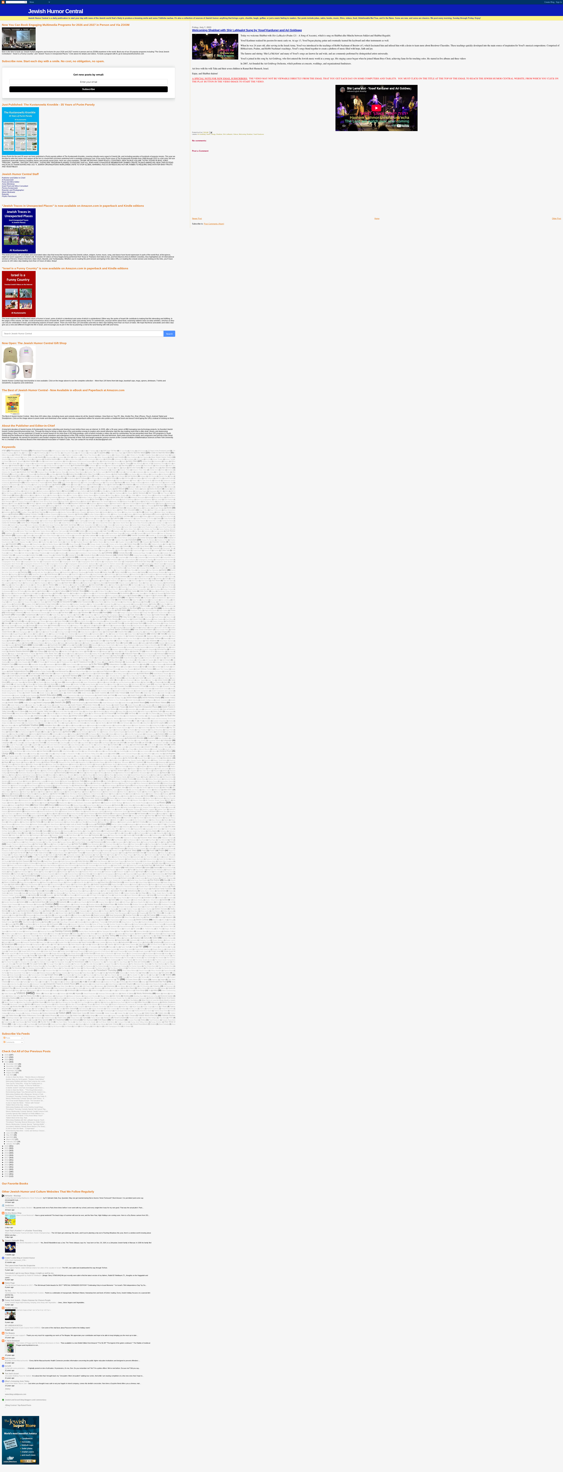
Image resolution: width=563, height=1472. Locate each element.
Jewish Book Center (161, 688)
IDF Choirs (40, 662)
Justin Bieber (8, 725)
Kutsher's (151, 738)
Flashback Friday (136, 610)
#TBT (4, 451)
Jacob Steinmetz (73, 680)
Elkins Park (60, 597)
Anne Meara (67, 476)
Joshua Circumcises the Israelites (108, 721)
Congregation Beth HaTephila (91, 561)
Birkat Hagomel (104, 503)
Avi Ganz (84, 484)
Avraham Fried (159, 484)
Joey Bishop (153, 713)
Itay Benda (44, 678)
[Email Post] (210, 132)
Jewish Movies (126, 702)
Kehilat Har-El (156, 725)
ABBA (69, 457)
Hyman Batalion (25, 660)
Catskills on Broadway (156, 535)
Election (69, 595)
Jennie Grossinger (64, 684)
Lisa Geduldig (121, 751)
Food (105, 613)
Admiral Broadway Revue (110, 461)
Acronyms (140, 459)
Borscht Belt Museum (64, 510)
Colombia (53, 553)
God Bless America (90, 627)
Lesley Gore (29, 749)
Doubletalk (5, 587)
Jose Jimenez (142, 718)
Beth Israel (158, 499)
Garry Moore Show (83, 621)
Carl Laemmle (158, 531)
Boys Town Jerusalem (127, 510)
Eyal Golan (8, 606)
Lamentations (116, 740)
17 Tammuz (92, 451)
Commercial (69, 557)
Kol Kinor (73, 734)
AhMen (101, 463)
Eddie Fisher (144, 591)
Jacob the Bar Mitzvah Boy (91, 680)
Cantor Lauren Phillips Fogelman (162, 525)
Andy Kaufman (119, 474)
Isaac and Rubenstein (69, 669)
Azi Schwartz (44, 487)
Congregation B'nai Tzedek (11, 561)
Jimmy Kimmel (7, 713)
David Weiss (134, 576)
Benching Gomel (160, 495)
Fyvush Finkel (137, 619)
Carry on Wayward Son (167, 533)
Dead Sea (5, 578)
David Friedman (123, 574)
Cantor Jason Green (105, 525)
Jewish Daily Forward (118, 693)
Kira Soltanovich (23, 732)
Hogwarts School (83, 653)
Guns (37, 634)
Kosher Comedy (46, 736)
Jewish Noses (47, 705)
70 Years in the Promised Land (159, 451)
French (37, 617)
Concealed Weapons (51, 559)
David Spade (108, 576)
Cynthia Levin (86, 570)
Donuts (125, 585)
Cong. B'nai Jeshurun (128, 559)
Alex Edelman (51, 468)
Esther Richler (99, 602)
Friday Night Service (110, 617)
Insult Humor (6, 667)
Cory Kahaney (30, 568)
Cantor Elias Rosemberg (140, 523)
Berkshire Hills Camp (120, 497)
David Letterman (33, 576)
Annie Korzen (87, 476)
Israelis (93, 676)
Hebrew (16, 647)
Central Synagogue (147, 538)
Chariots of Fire (162, 540)
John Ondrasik (51, 716)
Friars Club (74, 617)
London (113, 753)
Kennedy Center (18, 727)
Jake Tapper (141, 680)
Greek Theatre (50, 632)
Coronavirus (16, 568)
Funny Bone (78, 619)
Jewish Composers (142, 691)
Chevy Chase (73, 544)
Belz (33, 495)
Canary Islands (34, 521)
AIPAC (109, 463)
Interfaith (27, 667)
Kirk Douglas (36, 732)
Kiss (51, 732)
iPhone (118, 667)
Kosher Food (74, 736)
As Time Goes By (146, 480)
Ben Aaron (53, 495)
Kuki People (77, 738)
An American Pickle (163, 472)
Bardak (167, 489)
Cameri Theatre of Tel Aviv (145, 518)
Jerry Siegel (9, 686)
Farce (108, 606)
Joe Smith (85, 713)
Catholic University (65, 535)
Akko (169, 463)
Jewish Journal (29, 702)
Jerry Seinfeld (170, 684)
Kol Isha (55, 734)
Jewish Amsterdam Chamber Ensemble (139, 688)
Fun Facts (24, 619)
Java (101, 682)
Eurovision (17, 604)
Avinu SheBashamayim (143, 484)
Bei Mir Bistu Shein (86, 493)
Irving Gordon (43, 669)
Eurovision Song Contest (47, 604)
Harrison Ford (121, 641)
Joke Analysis (152, 716)
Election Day (78, 595)
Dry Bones (24, 589)
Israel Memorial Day (62, 671)
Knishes (151, 732)
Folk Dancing (54, 612)
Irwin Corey (55, 669)
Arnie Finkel (58, 480)
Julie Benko (102, 723)
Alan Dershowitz (113, 465)
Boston (84, 510)
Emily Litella (46, 600)
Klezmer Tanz (95, 732)
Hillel (88, 651)
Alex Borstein (39, 468)
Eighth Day (66, 593)
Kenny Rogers (32, 727)
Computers (141, 557)
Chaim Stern (77, 540)
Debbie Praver (98, 578)
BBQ (166, 491)
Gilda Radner (29, 627)
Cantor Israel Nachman (53, 525)
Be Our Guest (9, 493)
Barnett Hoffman (15, 491)
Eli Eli (150, 595)
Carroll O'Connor (151, 533)
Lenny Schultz (111, 747)
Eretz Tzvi (135, 600)
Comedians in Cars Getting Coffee (90, 553)
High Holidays (39, 651)
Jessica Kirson (29, 688)
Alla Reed (155, 468)
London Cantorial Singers (128, 753)
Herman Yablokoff (119, 649)
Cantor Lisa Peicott (8, 527)
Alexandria (95, 468)
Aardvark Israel (163, 455)
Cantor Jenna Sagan (122, 525)
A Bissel (91, 453)
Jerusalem (56, 686)
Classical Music (94, 550)
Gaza (6, 623)
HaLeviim (24, 636)
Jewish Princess (133, 705)
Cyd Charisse (74, 570)
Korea (4, 736)
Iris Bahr (158, 667)
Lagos (73, 740)
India (144, 664)
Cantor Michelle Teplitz (81, 527)
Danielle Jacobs (94, 572)
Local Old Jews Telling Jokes (90, 753)
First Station (77, 610)
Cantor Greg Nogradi (18, 525)
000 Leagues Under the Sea (61, 451)
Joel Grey (131, 713)
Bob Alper (160, 506)
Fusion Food (125, 619)
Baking (4, 489)
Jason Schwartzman (90, 682)
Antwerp (143, 476)
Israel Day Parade (127, 669)
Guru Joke (45, 634)
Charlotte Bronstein (82, 542)
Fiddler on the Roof (129, 608)
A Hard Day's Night (116, 453)
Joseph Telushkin (18, 721)
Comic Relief (163, 555)
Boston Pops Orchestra (97, 510)
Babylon (133, 487)
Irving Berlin (31, 669)
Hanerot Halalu (15, 638)
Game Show (61, 621)
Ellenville (85, 597)
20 (99, 451)
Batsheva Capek (141, 491)
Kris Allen (44, 738)
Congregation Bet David (51, 561)
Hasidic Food (102, 643)
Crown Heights (160, 568)
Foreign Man (146, 612)
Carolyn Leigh (129, 533)
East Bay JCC (113, 589)
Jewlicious (122, 709)
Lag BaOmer (63, 740)
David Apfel (24, 574)
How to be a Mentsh (87, 658)
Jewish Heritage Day (116, 697)
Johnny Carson (77, 716)
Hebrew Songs (82, 647)
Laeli (42, 740)
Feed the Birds (24, 608)
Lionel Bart (78, 751)
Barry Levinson (44, 491)
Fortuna (172, 612)
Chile (166, 544)
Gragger (36, 629)
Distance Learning (124, 583)
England (56, 600)
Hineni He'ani (150, 651)
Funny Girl (88, 619)
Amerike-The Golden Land (96, 472)
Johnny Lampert (93, 716)
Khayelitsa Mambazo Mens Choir (23, 730)
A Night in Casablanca (72, 455)
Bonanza (147, 508)
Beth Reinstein (7, 501)
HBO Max (170, 645)
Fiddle (109, 608)
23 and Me (123, 451)
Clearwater (111, 550)
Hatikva (143, 643)
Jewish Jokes (13, 703)
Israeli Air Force (135, 671)
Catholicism (78, 535)
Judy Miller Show (56, 723)
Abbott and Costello (117, 457)
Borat (4, 510)
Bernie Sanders (38, 499)
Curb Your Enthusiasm (45, 570)
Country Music (58, 568)
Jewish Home (37, 700)
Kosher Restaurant (90, 736)
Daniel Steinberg (79, 572)
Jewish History (132, 698)
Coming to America (24, 557)
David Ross (85, 576)
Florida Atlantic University (14, 612)
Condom (82, 559)
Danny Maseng (132, 572)
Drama (116, 587)
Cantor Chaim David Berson (49, 523)
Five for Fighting (108, 610)
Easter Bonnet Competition (137, 589)
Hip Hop (170, 651)
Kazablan (109, 725)
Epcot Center (110, 600)
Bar (101, 489)
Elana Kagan (59, 595)
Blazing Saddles (40, 506)
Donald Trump (77, 585)
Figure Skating (146, 608)
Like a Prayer (129, 749)
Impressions (50, 664)
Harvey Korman (52, 643)
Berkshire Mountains (138, 497)
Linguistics (55, 751)
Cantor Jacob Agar (70, 525)
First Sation (66, 610)
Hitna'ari (64, 653)
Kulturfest (87, 738)
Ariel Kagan (137, 478)
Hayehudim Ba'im (56, 645)
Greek (40, 632)
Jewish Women (110, 709)
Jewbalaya (63, 688)
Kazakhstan (119, 725)
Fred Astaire (147, 615)
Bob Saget (82, 508)
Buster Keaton (155, 516)
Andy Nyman (132, 474)
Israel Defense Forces (144, 669)
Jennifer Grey (77, 684)
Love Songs (154, 756)
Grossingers (110, 632)
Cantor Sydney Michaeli (167, 529)
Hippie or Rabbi (15, 653)
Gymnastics (96, 634)
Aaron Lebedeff (15, 457)
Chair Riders (99, 540)
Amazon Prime (125, 470)
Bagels (161, 487)
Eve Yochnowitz (94, 604)
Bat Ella (102, 491)
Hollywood (118, 653)
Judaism (147, 721)
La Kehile (11, 740)
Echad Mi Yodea (18, 591)
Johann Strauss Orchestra (22, 716)
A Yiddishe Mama (150, 455)
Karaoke (92, 725)
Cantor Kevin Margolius (140, 525)
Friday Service (127, 617)
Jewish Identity (133, 700)
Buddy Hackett (170, 514)
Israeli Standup (71, 676)
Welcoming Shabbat (245, 134)
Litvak (17, 753)
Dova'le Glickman (28, 587)
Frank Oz (124, 615)
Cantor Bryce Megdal (28, 523)
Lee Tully (37, 747)
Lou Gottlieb (93, 756)
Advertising (157, 461)
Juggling (67, 723)
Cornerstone (169, 566)
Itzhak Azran (55, 678)
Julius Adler (136, 723)
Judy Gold (44, 723)
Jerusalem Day (122, 686)
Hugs (139, 658)
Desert (87, 580)
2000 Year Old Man (110, 451)
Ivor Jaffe (92, 678)
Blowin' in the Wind (63, 506)
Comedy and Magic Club (140, 553)
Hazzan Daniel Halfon (108, 645)
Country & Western (44, 568)
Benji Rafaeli (27, 497)
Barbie (144, 489)
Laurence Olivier (101, 745)
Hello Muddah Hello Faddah (17, 649)
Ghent (108, 625)
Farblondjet (100, 606)
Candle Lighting (79, 521)
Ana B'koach (16, 474)
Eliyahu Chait (49, 597)
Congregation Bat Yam (31, 561)
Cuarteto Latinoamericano (10, 570)
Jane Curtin (51, 682)
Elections (88, 595)
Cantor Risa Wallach (46, 529)
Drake (109, 587)
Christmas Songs (76, 548)
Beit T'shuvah (165, 493)
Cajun (77, 518)
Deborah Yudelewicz (127, 578)
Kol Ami (34, 734)
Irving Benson (19, 669)
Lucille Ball (47, 758)
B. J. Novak (56, 487)
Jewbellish (73, 688)
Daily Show (131, 570)
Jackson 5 (48, 680)
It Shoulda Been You (115, 676)
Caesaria (51, 518)
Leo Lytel (122, 747)
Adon (124, 461)
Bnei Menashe (125, 506)
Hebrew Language (41, 647)
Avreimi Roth (171, 484)
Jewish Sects (13, 707)
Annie (77, 476)
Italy (36, 678)
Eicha (57, 593)
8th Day (19, 453)
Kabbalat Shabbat (29, 725)
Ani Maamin (165, 474)
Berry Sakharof (51, 499)
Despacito (95, 580)
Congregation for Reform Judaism (109, 564)
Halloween (60, 636)
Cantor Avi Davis (167, 521)
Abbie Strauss (102, 457)
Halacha (15, 636)
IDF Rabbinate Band (66, 662)
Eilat (73, 593)
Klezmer (68, 732)
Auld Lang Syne (39, 484)
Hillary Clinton (79, 651)
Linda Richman (18, 751)
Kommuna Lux (150, 734)
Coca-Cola (147, 550)
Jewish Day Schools (150, 693)
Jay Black (137, 682)
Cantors (82, 531)
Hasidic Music (115, 643)
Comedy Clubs (47, 555)
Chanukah (132, 540)
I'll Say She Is (114, 660)
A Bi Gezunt (82, 453)
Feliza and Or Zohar (38, 608)
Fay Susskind (168, 606)
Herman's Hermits (133, 649)
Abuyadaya (38, 459)
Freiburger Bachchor (18, 617)
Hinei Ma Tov (137, 651)
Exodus (154, 604)
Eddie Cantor (131, 591)
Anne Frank (56, 476)
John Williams (63, 716)
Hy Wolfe (14, 660)
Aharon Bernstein (62, 463)
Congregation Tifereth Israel (44, 566)
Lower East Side (167, 756)
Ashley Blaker (53, 482)
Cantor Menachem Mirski (63, 527)
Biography (93, 503)
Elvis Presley (136, 597)
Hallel (32, 636)
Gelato (55, 623)
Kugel (68, 738)
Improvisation (84, 664)
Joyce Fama (126, 721)
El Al (28, 595)
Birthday (161, 503)
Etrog (146, 602)
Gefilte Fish (33, 623)
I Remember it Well (79, 660)
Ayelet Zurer (16, 487)
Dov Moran (15, 587)
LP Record (11, 758)
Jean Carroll (6, 684)
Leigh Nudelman (55, 747)
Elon (108, 597)
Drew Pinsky (169, 587)
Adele (67, 461)
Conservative (84, 566)
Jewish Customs (100, 693)
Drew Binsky (157, 587)
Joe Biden (43, 713)
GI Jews (127, 625)
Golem (152, 627)
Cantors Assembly (94, 531)
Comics (13, 557)
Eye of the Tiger (32, 606)
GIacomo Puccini (139, 625)
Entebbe (88, 600)
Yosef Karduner (258, 134)
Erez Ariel (145, 600)
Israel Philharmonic (106, 671)
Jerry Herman (124, 684)
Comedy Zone (152, 555)
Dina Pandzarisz (55, 583)
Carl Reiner (170, 531)
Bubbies (130, 514)
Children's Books (156, 544)
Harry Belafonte (151, 641)
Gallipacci (51, 621)
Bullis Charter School (92, 516)
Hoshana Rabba (160, 656)
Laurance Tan (89, 745)
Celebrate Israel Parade (49, 538)
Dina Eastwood (42, 583)
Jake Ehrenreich (128, 680)
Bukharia (38, 516)
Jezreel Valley (78, 711)
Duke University (92, 589)
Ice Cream (166, 660)
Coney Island (91, 559)
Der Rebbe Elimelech (65, 580)
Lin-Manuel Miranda (143, 749)
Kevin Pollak (145, 727)
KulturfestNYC (98, 738)
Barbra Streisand (156, 489)
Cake (83, 518)
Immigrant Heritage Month (164, 662)
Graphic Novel (63, 629)
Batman (130, 491)
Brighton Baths (94, 512)
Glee (72, 627)
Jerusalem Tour (167, 686)
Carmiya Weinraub (34, 533)
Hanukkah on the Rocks (128, 638)
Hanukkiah (143, 638)
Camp (158, 518)
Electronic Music (99, 595)
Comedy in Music (90, 555)
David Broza (65, 574)
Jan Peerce (40, 682)
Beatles (30, 493)
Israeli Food (89, 673)
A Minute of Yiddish (21, 455)
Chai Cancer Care (52, 540)
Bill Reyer (32, 503)
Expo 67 (172, 604)
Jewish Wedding (70, 709)
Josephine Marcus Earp (36, 721)
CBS (167, 535)
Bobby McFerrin (107, 508)
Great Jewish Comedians (120, 630)
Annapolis (33, 476)
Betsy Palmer (65, 501)
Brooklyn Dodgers (94, 514)
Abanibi (40, 457)
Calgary (107, 518)
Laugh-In (26, 745)
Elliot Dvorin (100, 597)
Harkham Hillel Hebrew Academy (31, 641)
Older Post (556, 218)
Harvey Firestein (39, 643)
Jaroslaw (78, 682)
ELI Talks (7, 597)
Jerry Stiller (21, 686)
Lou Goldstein (81, 756)
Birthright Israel (7, 506)
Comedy (108, 553)
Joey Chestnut (164, 713)
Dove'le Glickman (43, 587)
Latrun (4, 745)
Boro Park (11, 510)
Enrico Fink (66, 600)
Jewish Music (139, 703)
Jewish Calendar (24, 691)
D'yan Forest (120, 570)
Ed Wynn (92, 591)
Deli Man (159, 578)
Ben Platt (111, 495)
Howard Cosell (102, 658)
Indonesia (169, 664)
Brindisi (104, 512)
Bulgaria (62, 516)
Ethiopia (138, 602)
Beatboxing (20, 493)
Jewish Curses (86, 693)
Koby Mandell (16, 734)
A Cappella (101, 453)
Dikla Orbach (18, 583)
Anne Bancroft (45, 476)
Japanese (68, 682)
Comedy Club (34, 555)
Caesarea (42, 518)
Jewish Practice (106, 705)
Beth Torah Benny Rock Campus (47, 501)
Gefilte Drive (22, 623)
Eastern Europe (154, 589)
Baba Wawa (87, 487)
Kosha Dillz (13, 736)
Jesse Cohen (16, 688)
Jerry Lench (135, 684)
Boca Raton (119, 508)
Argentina (60, 478)
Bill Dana (23, 503)
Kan (69, 725)
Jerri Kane (113, 684)
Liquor (100, 751)
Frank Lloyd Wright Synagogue (107, 615)
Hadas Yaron (131, 634)
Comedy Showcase (106, 555)
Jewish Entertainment (69, 695)
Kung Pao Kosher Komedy (115, 738)
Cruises (170, 568)
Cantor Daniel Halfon (85, 523)
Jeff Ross (29, 684)
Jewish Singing (39, 707)
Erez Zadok (154, 600)
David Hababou (163, 574)
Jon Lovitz (58, 718)
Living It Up (59, 753)
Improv (59, 664)
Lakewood (105, 740)
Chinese (7, 546)
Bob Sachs (72, 508)
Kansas (76, 725)
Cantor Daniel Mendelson (104, 523)
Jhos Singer (89, 711)
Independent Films (133, 664)
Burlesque (105, 516)
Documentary (170, 583)
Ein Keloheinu (125, 593)
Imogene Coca (8, 664)
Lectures (28, 747)
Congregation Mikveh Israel (153, 564)
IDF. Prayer (98, 662)
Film (155, 608)
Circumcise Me (168, 548)
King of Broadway (156, 730)
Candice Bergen (47, 521)
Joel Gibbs (120, 713)
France (78, 615)
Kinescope (119, 730)
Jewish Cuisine (58, 693)
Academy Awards (51, 459)
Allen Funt (19, 470)
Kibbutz (56, 730)
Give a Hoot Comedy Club (59, 627)
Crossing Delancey (145, 568)
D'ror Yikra (110, 570)
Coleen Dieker (13, 553)
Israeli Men (132, 673)
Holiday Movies (97, 653)
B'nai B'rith (76, 487)
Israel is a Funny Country (42, 671)
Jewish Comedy (84, 691)
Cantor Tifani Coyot (26, 531)
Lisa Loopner (144, 751)
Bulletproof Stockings (75, 516)
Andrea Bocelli (74, 474)
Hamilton (111, 636)
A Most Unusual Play (38, 455)
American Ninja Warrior (76, 472)
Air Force (117, 463)
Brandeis (7, 512)
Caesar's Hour (16, 518)
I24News (140, 660)
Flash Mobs (121, 610)
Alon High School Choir (59, 470)
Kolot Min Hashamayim (135, 734)
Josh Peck (74, 721)
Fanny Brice (89, 606)
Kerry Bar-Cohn (103, 727)
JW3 (17, 725)
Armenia (43, 480)
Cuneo (32, 570)
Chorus (155, 546)
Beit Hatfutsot (117, 493)
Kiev (78, 730)
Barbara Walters (134, 489)
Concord (73, 559)
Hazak (76, 645)
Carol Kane (102, 533)
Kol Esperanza (44, 734)
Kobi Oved (5, 734)
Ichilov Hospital (23, 662)
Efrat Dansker (18, 593)
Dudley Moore (60, 589)
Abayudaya (60, 457)
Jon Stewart (69, 718)
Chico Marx (144, 544)
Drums (16, 589)
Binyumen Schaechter (79, 503)
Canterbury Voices (94, 521)
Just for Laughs (158, 723)
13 (84, 451)
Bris (140, 512)
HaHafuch (153, 634)
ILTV (136, 662)
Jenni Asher (51, 684)
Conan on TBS (36, 559)
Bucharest (138, 514)
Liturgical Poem (165, 751)
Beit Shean (129, 493)
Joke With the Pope (20, 718)
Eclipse (29, 591)
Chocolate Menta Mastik (63, 546)
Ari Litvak (112, 478)
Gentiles (127, 623)
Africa (173, 461)
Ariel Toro (159, 478)
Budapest (148, 514)
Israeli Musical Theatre (161, 673)
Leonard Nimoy (163, 747)
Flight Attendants (150, 610)
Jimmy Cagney (145, 711)
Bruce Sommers (118, 514)
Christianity (37, 548)
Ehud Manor (48, 593)
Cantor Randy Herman (9, 529)
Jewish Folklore (7, 697)
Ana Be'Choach (28, 474)
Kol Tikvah (102, 734)
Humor (161, 658)
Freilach (30, 617)
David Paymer (62, 576)
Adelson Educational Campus (82, 461)
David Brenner (52, 574)
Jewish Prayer (119, 705)
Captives (129, 531)
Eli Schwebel (171, 595)
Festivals (73, 608)
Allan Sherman (167, 468)
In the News (97, 664)
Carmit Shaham (20, 533)
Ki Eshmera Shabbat (44, 730)
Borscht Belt (48, 510)
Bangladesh (93, 489)
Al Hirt (25, 465)
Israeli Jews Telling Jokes (117, 673)
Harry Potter (18, 643)
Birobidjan (152, 503)
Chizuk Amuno (47, 546)
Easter (123, 589)
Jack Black (128, 678)
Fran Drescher (68, 615)
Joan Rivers (32, 713)
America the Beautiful (9, 472)
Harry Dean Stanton (166, 641)
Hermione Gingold (148, 649)
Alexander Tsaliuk (83, 468)
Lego (45, 747)
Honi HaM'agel (129, 656)
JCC (171, 682)
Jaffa (118, 680)
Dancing (24, 572)
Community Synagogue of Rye (105, 557)
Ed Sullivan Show (77, 591)
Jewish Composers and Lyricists (162, 691)
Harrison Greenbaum (136, 641)
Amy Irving (150, 472)
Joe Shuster (75, 713)
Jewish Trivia (41, 709)
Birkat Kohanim (131, 503)
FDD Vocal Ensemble (9, 608)
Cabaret (5, 518)
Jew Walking (53, 688)
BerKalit (76, 497)
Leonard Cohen (149, 747)
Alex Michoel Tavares (67, 468)
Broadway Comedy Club (32, 514)
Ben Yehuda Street (145, 495)
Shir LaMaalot (227, 134)
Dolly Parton (16, 585)
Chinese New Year (33, 546)
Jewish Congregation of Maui (12, 693)
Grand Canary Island (49, 629)
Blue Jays (76, 506)
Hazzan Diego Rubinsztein (127, 645)
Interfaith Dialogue (39, 667)
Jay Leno (146, 682)
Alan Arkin (101, 465)
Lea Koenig (125, 745)
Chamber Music (120, 540)
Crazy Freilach (131, 568)
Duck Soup (41, 589)
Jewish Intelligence (147, 700)
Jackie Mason (35, 680)
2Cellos (132, 451)
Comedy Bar (156, 553)
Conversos (106, 566)
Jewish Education (47, 695)
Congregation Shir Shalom (23, 566)
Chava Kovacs (37, 544)
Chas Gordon (110, 542)
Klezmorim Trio (132, 732)
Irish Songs (8, 669)
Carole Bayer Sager (115, 533)
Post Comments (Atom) (214, 224)
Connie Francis (72, 566)
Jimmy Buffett (133, 711)
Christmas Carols (61, 548)
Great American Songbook (87, 629)
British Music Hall (162, 512)
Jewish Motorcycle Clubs (110, 702)
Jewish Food (61, 698)
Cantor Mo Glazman (114, 527)
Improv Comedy (71, 664)
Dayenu (170, 576)
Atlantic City (169, 482)
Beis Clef (107, 493)
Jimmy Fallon (157, 711)
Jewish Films (169, 695)
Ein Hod (89, 593)
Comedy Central (20, 555)
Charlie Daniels (57, 542)
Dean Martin (32, 578)
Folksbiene (85, 612)
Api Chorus (152, 476)
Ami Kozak (112, 472)
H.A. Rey (105, 634)
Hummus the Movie (150, 658)
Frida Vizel (84, 617)
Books (169, 508)
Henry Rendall (94, 649)
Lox (3, 758)
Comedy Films (60, 555)
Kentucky (59, 727)
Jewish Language (43, 703)
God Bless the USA (106, 627)
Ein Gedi (81, 593)
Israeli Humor (100, 673)
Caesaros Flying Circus (64, 518)
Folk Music (65, 612)
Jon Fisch (49, 718)
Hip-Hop (4, 653)
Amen (163, 470)
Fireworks (45, 610)
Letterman (84, 749)
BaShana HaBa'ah (80, 491)
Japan (59, 682)
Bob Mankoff (61, 508)
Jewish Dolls (19, 695)
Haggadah (142, 634)
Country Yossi (71, 568)
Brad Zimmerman (169, 510)
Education (7, 593)
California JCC (128, 518)
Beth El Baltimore (128, 499)
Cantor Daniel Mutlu (122, 523)
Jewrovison (132, 709)
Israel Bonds (113, 669)
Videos (235, 134)
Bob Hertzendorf (47, 508)
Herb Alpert (106, 649)
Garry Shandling (97, 621)
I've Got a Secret (128, 660)
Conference (103, 559)
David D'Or (75, 574)
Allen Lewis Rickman (36, 470)
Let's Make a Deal (72, 749)
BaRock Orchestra (30, 491)
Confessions (114, 559)
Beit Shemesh (140, 493)
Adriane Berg (146, 461)
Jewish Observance (61, 705)
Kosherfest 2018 (159, 736)
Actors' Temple (158, 459)
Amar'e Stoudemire (102, 470)
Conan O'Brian (9, 559)
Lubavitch (29, 758)
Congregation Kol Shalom (133, 564)
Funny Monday (112, 619)
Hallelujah (40, 636)
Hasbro (62, 643)
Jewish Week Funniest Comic (90, 709)
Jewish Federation (136, 695)
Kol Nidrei (82, 734)
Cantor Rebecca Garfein (28, 529)
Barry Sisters (56, 491)
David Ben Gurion (38, 574)
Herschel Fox (162, 649)
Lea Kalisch (114, 745)
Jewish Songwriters (91, 707)
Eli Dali (143, 595)
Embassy (15, 600)
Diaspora (126, 580)
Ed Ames (43, 591)
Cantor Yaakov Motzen (43, 531)
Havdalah (35, 645)
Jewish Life (60, 702)
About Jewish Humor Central (161, 457)
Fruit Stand (6, 619)
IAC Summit (150, 660)
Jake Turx (151, 680)
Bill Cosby (14, 503)
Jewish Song (64, 707)
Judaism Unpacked (159, 721)
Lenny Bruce (98, 747)
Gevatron (99, 625)
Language (167, 740)
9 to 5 (26, 453)
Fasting (152, 606)
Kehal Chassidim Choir (141, 725)
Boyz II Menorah (155, 510)
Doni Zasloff (95, 585)
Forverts (7, 615)
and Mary (52, 474)
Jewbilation (84, 688)
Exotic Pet (163, 604)
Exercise (136, 604)
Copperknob (158, 566)
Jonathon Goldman (128, 718)
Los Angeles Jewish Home (39, 756)
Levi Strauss (94, 749)
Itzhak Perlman (67, 678)
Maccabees (6, 760)
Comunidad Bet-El (169, 557)
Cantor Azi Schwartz (9, 523)
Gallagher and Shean (38, 621)
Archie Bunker (49, 478)
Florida (173, 610)
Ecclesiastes (6, 591)
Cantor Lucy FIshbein (24, 527)
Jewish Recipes (146, 705)
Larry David (39, 742)
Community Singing (85, 557)
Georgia (31, 625)
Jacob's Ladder (108, 680)
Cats (99, 535)
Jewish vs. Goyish (55, 709)
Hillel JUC (96, 651)
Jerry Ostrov (159, 684)
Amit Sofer (129, 472)
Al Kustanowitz (79, 465)
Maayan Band (142, 758)
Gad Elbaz (169, 619)
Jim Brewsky (100, 711)
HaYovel (69, 645)
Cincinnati (136, 548)
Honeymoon (106, 656)
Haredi (166, 638)
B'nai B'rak (66, 487)
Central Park (109, 538)
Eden (153, 591)
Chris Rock (13, 548)
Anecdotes (154, 474)
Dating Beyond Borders (156, 572)
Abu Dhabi (27, 459)
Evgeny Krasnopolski (124, 604)
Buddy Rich (9, 516)
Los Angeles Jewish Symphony (63, 756)
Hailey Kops (171, 634)
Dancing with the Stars (39, 572)
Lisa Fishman (109, 751)
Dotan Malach (157, 585)
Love (145, 756)
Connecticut (60, 566)
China (173, 544)
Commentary (58, 557)
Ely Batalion (148, 597)
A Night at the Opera (55, 455)
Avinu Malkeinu (127, 484)
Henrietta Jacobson (62, 649)
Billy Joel (65, 503)
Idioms (106, 662)
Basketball (93, 491)
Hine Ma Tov (125, 651)
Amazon (114, 470)
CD (37, 538)
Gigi (163, 625)
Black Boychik (27, 506)
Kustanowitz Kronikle (135, 738)
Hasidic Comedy (90, 643)
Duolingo (103, 589)
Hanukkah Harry (78, 638)
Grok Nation (99, 632)
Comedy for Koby (74, 555)
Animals (13, 476)
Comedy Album (124, 553)
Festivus (102, 608)
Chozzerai (165, 546)
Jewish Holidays (18, 700)
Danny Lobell (119, 572)
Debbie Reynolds (112, 578)
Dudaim (50, 589)
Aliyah (124, 468)
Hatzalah (162, 643)
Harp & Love (97, 641)
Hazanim (95, 645)
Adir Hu (97, 461)
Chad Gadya (39, 540)
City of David (33, 550)
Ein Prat (148, 593)
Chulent (117, 548)
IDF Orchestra (52, 662)
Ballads (29, 489)
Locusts (105, 753)
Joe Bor (52, 713)
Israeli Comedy (170, 671)
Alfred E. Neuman (107, 468)
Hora (137, 656)
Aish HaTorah (138, 463)
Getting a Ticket (78, 625)
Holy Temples (65, 656)
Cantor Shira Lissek (97, 529)
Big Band (137, 501)
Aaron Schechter (29, 457)
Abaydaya (49, 457)
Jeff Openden (18, 684)
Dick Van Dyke (168, 580)
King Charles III (142, 730)
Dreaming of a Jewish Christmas (132, 587)
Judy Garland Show (31, 723)
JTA (135, 721)
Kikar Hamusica (87, 730)
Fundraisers (35, 619)
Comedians (72, 553)
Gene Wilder (74, 623)
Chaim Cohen (65, 540)
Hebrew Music (55, 647)
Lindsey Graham (31, 751)
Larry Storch (74, 742)
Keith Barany (168, 725)
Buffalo (30, 516)
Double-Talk (169, 585)
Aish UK (148, 463)
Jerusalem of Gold (139, 686)
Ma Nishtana (129, 758)
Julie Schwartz (125, 723)
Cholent (125, 546)
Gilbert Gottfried (15, 627)
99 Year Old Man (55, 453)
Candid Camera (62, 521)
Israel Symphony (121, 671)
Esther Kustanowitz (84, 602)
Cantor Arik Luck (153, 521)
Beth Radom (169, 499)
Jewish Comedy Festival (104, 691)
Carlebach (9, 533)
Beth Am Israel (114, 499)
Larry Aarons (28, 742)
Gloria (78, 627)
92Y (32, 453)
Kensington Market (46, 727)
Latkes (170, 742)
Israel (208, 134)
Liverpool (42, 753)
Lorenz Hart (159, 753)
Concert (64, 559)
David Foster (111, 574)
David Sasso (96, 576)
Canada (22, 521)
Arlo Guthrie (33, 480)
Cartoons (7, 535)
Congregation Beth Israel (113, 561)
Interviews (87, 667)
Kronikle (52, 738)
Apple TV (15, 478)
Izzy (99, 678)
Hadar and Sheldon (118, 634)
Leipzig (66, 747)
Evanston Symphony (80, 604)
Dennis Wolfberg (27, 580)
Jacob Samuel (60, 680)
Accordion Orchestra (89, 459)
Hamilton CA (121, 636)
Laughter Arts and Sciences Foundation (54, 745)
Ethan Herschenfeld (113, 602)
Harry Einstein (6, 643)
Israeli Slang (33, 676)
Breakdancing (53, 512)
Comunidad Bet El (154, 557)
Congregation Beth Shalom (163, 561)
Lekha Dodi (76, 747)
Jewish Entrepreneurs (87, 695)
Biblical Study (127, 501)
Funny (69, 619)
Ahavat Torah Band (89, 463)
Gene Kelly (64, 623)
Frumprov (15, 619)
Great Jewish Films (162, 629)
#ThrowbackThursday (40, 451)
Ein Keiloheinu (112, 593)
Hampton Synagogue (135, 636)
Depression (51, 580)
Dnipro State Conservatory (154, 583)
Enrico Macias (77, 600)
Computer (131, 557)
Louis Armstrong (125, 756)
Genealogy (86, 623)
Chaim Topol (88, 540)
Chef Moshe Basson (52, 544)
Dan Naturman (154, 570)
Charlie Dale (45, 542)
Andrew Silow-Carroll (89, 474)
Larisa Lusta (17, 742)
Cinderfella (156, 548)
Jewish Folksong (46, 697)
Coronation (5, 568)
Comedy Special (138, 555)
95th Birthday (41, 453)
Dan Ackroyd (142, 570)
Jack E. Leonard (152, 678)
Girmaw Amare (42, 627)
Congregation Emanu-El (57, 564)
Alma (47, 470)
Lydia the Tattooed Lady (105, 758)
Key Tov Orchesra (159, 727)
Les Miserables (16, 749)
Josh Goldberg (51, 721)
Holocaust (160, 653)
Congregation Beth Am (70, 561)
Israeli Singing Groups (18, 676)
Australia (58, 485)
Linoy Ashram (66, 751)
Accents (62, 459)
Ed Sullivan (62, 591)
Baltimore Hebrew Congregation (61, 489)
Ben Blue (63, 495)
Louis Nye (137, 756)
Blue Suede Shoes (88, 506)
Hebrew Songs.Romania (101, 647)
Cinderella (146, 548)
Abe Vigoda (144, 457)
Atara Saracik (110, 482)
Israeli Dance (23, 673)
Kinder (98, 730)
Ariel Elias (127, 478)
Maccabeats (167, 758)
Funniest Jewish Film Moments (53, 619)
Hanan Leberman (163, 636)
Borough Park (22, 510)
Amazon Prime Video (140, 470)
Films (12, 610)
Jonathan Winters (113, 718)
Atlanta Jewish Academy (133, 482)
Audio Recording (25, 484)
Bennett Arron (39, 497)
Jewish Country (30, 693)
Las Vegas (95, 742)
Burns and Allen (124, 516)
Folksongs (95, 612)
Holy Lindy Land (41, 656)
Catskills (123, 535)
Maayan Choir (155, 758)
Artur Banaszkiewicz (123, 480)
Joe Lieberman (63, 713)
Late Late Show (118, 742)
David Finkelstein (98, 574)
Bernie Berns (171, 497)
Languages (6, 742)
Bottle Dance (112, 510)
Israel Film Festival (162, 669)
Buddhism (158, 514)
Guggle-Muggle (18, 634)
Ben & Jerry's (42, 495)
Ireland (150, 667)
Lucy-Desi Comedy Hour (62, 758)
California (116, 518)
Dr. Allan (68, 587)
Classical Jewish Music (78, 550)
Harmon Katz (49, 641)
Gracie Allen (26, 629)
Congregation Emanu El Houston (34, 564)
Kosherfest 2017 (144, 736)
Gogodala (129, 627)
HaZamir (85, 645)
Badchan (154, 487)
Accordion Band (73, 459)
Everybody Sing (108, 604)
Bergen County (66, 497)
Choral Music (144, 546)
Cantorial (72, 531)
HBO (162, 645)
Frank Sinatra (135, 615)
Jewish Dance (135, 693)
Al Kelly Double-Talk (53, 465)
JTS (140, 721)
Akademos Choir (159, 463)
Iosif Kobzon (109, 667)
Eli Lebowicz (159, 595)
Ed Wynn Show (103, 591)
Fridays (138, 617)
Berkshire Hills (105, 497)
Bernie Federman (10, 499)
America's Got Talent (27, 472)
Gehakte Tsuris (45, 623)
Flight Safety (163, 610)
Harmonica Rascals (72, 641)
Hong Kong (117, 656)
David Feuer (86, 574)
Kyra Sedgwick (163, 738)
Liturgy (213, 134)
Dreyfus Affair (6, 589)
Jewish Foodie (75, 697)
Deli (152, 578)
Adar (40, 461)
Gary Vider (146, 621)
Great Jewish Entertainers (143, 629)
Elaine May (48, 595)
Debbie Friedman (85, 578)
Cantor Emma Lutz (158, 523)
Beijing (98, 493)
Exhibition (145, 604)
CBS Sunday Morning (25, 538)
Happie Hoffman (155, 638)
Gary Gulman (110, 621)
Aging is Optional (25, 463)
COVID (92, 568)
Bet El (104, 499)
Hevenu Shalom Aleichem (19, 651)
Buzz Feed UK (168, 516)
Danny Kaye (107, 572)
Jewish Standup (106, 707)
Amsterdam (140, 472)
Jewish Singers (25, 707)
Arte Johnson (88, 480)
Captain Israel (118, 531)
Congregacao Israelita (145, 559)
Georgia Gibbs (43, 625)
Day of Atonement (159, 576)
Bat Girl (110, 491)
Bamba (77, 489)
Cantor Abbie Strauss (138, 521)
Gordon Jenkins (162, 627)
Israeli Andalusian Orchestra (152, 671)
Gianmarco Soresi (153, 625)
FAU (159, 606)
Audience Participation (9, 484)
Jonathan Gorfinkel (97, 718)
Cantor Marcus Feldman (43, 527)
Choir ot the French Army (90, 546)
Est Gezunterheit (66, 602)
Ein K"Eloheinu (100, 593)
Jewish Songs (77, 707)
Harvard (28, 643)
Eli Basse (124, 595)
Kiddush (65, 730)
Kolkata (111, 734)
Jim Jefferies (111, 711)
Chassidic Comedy (159, 542)
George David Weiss (154, 623)
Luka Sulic (77, 758)
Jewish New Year (33, 705)
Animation (22, 476)
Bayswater (153, 491)
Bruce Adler (107, 514)
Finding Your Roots (24, 610)
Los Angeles (170, 754)
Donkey (105, 585)
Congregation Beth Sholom (11, 564)
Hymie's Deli (38, 660)
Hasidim (126, 643)
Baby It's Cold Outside (108, 487)
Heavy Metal (6, 647)
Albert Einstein (160, 465)
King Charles (130, 730)
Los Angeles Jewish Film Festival (17, 756)
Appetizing (5, 478)
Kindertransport (108, 730)
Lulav (86, 758)
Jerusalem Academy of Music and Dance (80, 686)
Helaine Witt (165, 647)
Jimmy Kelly (169, 711)
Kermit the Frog (90, 727)
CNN (128, 550)
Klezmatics (58, 732)
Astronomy (76, 482)
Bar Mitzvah (119, 489)
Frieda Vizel (148, 617)
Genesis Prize (116, 623)
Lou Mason (114, 756)
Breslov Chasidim (81, 512)
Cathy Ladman (90, 535)
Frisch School (159, 617)
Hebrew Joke (27, 647)
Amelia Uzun (154, 470)
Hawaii (45, 645)
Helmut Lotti (34, 649)
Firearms (37, 610)
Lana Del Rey (129, 740)
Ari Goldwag (201, 134)
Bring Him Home (115, 512)
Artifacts (110, 480)
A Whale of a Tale (135, 455)
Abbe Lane (77, 457)
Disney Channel (88, 583)
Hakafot (7, 636)
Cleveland (121, 550)
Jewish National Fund (17, 705)
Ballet (37, 489)
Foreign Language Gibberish (130, 612)
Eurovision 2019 (29, 604)
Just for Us (171, 723)
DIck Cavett (145, 580)
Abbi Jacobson (89, 457)
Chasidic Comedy (124, 542)
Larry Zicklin (85, 742)
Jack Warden (22, 680)
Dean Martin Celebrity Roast (50, 578)
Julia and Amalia (78, 723)
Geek (13, 623)
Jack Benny (116, 678)
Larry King (63, 742)
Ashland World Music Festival (35, 482)
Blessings (51, 506)
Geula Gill (89, 625)
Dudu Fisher (72, 589)
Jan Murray (29, 682)
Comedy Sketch (123, 555)
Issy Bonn (102, 676)
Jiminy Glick (122, 711)
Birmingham (142, 503)
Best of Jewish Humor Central (79, 499)
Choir (76, 546)
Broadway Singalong (51, 514)
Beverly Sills (116, 501)
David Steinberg (121, 576)
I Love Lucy (66, 660)
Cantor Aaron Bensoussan (119, 521)
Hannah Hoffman (29, 638)
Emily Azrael (36, 600)
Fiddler (116, 608)
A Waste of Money (120, 455)
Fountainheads (30, 615)
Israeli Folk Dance (62, 673)
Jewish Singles (52, 707)
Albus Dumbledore (14, 468)
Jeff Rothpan (39, 684)
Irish (173, 667)
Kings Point (169, 730)
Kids (72, 730)
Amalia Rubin (88, 470)
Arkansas (23, 480)
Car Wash (138, 531)
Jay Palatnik (157, 682)
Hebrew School (68, 647)
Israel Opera (92, 671)
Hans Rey (50, 638)
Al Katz (41, 465)
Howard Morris (114, 658)
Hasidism (135, 643)
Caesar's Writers (30, 518)
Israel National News (79, 671)
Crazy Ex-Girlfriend (117, 568)
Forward (18, 615)
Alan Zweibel (136, 465)
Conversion (95, 566)
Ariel (120, 478)
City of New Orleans (47, 550)
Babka (96, 487)
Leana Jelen (162, 745)
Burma (114, 516)
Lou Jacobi (103, 756)
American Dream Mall (45, 472)
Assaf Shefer (66, 482)
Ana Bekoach (41, 474)
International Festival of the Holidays (60, 667)
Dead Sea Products (18, 578)
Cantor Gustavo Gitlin (34, 525)
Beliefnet (26, 495)
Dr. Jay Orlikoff (79, 587)
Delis (166, 578)
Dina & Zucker (30, 583)
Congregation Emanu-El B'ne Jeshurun (81, 564)
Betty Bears (76, 501)
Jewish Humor (71, 700)
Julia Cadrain (91, 723)
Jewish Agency (118, 688)
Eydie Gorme (19, 606)
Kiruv (45, 732)
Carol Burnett (74, 533)
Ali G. (118, 468)
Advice (166, 461)
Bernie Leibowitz (24, 499)
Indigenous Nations (156, 664)
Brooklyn (81, 514)
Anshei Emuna (120, 476)
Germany (53, 625)
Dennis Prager (14, 580)
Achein (100, 459)
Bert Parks (62, 499)
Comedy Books (168, 553)
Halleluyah (50, 636)
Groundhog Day (137, 632)
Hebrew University (118, 647)
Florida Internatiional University (36, 612)
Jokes (32, 718)
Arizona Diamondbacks (9, 480)
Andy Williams (144, 474)
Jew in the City (41, 688)
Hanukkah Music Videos (109, 638)
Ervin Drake (41, 602)
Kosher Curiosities (61, 736)
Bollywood (130, 508)
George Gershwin (169, 623)
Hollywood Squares (147, 653)
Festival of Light (61, 608)
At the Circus (87, 482)
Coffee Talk (165, 550)
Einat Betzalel (158, 593)
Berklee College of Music (90, 497)
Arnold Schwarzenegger (73, 480)
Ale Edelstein (27, 468)
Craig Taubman (103, 568)
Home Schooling (85, 656)
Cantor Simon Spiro (130, 529)
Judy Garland (17, 723)
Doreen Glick (145, 585)
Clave (103, 550)
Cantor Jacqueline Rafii (88, 525)
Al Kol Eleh (66, 465)
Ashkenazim (16, 482)
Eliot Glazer (37, 597)
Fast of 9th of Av (141, 606)
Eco (35, 591)
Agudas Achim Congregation (44, 463)
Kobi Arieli (159, 732)
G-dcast (148, 619)
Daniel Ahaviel (55, 572)
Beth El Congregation (144, 499)
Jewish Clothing (53, 691)
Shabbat (219, 134)
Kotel (10, 738)
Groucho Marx (122, 632)
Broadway (15, 514)
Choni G (134, 546)
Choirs (104, 546)
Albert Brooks (148, 465)
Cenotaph (78, 538)
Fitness (97, 610)
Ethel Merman (128, 602)
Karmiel (100, 725)
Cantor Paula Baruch (148, 527)
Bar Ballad (108, 489)
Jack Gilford (12, 680)
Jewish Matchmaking (78, 702)
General (96, 623)
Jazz (165, 682)
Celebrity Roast (66, 538)
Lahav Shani (82, 740)
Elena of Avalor (113, 595)
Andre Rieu (62, 474)
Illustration (129, 662)
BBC (160, 491)
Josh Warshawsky (87, 721)
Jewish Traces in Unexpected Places (143, 707)
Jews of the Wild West (63, 711)
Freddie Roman (159, 615)
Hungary (5, 660)
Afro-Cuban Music (11, 463)
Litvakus (24, 753)
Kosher (23, 736)
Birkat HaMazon (117, 503)
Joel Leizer (142, 713)
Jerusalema (6, 688)
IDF (32, 662)
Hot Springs (37, 658)
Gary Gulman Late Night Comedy (129, 621)
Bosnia (77, 510)
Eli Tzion (16, 597)
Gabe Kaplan (158, 619)
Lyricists (119, 758)
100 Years (77, 451)
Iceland (12, 662)
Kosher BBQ (34, 736)
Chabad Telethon (26, 540)
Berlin (149, 497)
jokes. (42, 718)
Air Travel (126, 463)
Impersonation (23, 664)
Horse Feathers (147, 656)
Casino (29, 535)
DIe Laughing (6, 583)
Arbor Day (24, 478)
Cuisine (24, 570)
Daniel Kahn (67, 572)
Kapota (84, 725)
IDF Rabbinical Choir (83, 662)
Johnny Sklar (118, 716)
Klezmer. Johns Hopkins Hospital (114, 732)
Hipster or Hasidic (30, 653)
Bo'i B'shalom (136, 506)
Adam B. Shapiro (17, 461)
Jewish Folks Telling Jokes (25, 698)
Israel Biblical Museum (98, 669)
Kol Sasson (92, 734)
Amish (121, 472)
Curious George (61, 570)
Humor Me (169, 658)
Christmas (48, 548)
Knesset (142, 732)
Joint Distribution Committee (135, 716)
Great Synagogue (22, 632)
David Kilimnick (18, 576)
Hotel (45, 658)
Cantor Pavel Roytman (165, 527)
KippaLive (11, 732)
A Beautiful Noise (69, 453)
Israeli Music (144, 674)
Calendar (99, 518)
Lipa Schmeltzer (89, 751)
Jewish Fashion (122, 695)
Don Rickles (49, 585)
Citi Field (24, 550)
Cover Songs (83, 568)
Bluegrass (101, 506)
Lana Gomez (141, 740)
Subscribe (88, 89)
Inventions (98, 667)
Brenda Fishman (66, 512)
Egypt (39, 593)
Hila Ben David (67, 651)
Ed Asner (52, 591)
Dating (142, 572)
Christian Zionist (25, 548)
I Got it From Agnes (52, 660)
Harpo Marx (109, 641)
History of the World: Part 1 (48, 653)
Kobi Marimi (169, 732)
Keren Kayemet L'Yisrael (73, 727)
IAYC (158, 660)
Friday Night (95, 617)
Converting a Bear (118, 566)
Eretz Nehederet (123, 600)
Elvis (126, 597)
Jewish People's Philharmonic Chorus (84, 705)
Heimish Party (153, 647)
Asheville (158, 480)
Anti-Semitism (132, 476)
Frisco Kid (169, 617)
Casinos (36, 535)
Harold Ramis (86, 641)
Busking (145, 516)
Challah (109, 540)
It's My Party (16, 678)
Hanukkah (62, 638)
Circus (16, 550)
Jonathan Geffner (83, 718)
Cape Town (107, 531)
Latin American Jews (159, 742)
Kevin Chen (134, 727)
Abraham (5, 459)
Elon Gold (117, 598)
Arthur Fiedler (100, 480)
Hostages (13, 658)
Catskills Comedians (138, 535)
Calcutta (91, 518)
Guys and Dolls (56, 634)
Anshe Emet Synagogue (103, 476)
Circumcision (6, 550)
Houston (53, 658)
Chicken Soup (132, 544)
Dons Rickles (115, 585)
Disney (78, 583)
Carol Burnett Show (88, 533)
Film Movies (166, 608)
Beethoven (73, 493)
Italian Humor (27, 678)
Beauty (54, 493)
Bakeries (170, 487)
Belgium (17, 495)
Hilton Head (114, 651)
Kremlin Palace (33, 738)
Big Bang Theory (149, 501)
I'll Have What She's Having (97, 660)
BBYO (173, 491)
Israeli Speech (57, 676)
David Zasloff (145, 576)
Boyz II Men (143, 510)
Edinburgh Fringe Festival (166, 591)
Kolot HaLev (120, 734)
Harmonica (59, 641)
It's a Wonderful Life (161, 676)
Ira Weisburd (135, 667)
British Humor (149, 512)
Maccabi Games (17, 760)
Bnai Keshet (113, 506)
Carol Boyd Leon (61, 533)
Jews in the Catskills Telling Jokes (41, 711)
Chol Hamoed (115, 546)
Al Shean (92, 465)
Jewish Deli (164, 693)
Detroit (104, 580)
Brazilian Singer (26, 512)
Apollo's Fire (163, 476)
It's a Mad (148, 676)
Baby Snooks (123, 487)
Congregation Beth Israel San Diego (138, 561)
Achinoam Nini (119, 459)
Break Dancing (40, 512)
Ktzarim (60, 738)
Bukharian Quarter (50, 516)
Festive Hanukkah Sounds (87, 608)
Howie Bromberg (129, 658)
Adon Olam (132, 461)
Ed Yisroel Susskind (118, 591)
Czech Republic (98, 570)
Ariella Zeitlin (169, 478)
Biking (6, 503)
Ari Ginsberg (71, 478)
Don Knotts (27, 585)
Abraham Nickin (16, 459)
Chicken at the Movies (116, 544)
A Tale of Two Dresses (90, 455)
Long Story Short (146, 753)
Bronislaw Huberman (68, 514)
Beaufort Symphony (42, 493)
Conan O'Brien (23, 559)
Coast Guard (137, 550)
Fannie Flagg (78, 606)
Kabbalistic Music (51, 725)
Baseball (67, 491)
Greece (32, 632)
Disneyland (112, 583)
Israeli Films (48, 673)
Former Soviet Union (160, 612)
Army (50, 480)
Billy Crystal (54, 503)
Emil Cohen (25, 600)
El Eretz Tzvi (37, 595)
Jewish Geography (89, 697)
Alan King (125, 465)
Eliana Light (26, 597)
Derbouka (79, 580)
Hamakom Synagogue (75, 636)
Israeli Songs (45, 676)
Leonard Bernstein (134, 747)
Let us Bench (58, 749)
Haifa (162, 634)
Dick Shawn (156, 580)
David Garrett (136, 574)
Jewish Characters (39, 691)
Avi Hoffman (94, 484)
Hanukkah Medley (92, 638)
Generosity (104, 623)
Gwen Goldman (70, 634)
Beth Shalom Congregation (24, 501)
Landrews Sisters (154, 740)
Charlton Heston (97, 542)
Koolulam (161, 734)
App (171, 476)
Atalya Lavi (99, 482)
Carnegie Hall (48, 533)
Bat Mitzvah (120, 491)
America (170, 470)
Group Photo (149, 632)
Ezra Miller (44, 606)
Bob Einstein (8, 508)
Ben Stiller (132, 495)
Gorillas (172, 627)
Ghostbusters (117, 625)
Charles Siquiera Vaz (21, 542)
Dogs (7, 585)
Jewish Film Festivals (154, 695)
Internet (78, 667)
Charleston (34, 542)
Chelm (64, 544)
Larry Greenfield (51, 742)
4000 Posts (141, 451)
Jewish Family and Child (105, 695)
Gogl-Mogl (119, 627)
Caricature (147, 531)
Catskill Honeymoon (110, 535)
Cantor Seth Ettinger (63, 529)
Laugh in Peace (14, 745)
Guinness (29, 634)
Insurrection (17, 667)
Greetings (74, 632)
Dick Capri (135, 580)
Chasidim (136, 542)
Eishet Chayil (170, 593)
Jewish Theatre (119, 707)
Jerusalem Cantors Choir (105, 686)
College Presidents (40, 553)
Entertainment (98, 600)
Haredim (12, 641)
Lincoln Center (157, 749)
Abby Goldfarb (132, 457)
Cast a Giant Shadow (49, 535)
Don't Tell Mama (63, 585)
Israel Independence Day (19, 671)
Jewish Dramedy (31, 695)
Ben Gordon (73, 495)
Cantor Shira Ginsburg (80, 529)
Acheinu (108, 459)
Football (114, 612)
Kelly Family (6, 727)
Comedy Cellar (7, 555)
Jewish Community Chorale (124, 691)
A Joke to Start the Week (135, 453)
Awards (7, 487)
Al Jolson (33, 465)
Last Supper (106, 742)
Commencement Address (42, 557)
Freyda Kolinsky (61, 617)
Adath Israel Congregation (54, 461)
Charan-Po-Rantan (147, 540)
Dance (164, 570)
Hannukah (41, 638)
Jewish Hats (103, 697)
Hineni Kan (161, 651)
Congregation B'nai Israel (164, 559)
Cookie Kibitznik (133, 566)
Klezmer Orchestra (82, 732)
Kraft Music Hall (20, 738)
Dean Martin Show (69, 578)
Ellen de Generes (73, 597)
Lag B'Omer (51, 740)
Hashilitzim (71, 643)
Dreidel (148, 587)
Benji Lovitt (16, 497)
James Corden (162, 680)
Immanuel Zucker (147, 662)
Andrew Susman (105, 474)
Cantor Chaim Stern (68, 523)
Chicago (84, 544)
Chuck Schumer (106, 548)
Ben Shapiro (121, 495)
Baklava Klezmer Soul (17, 489)
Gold (136, 627)
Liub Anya (33, 753)
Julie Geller (113, 723)
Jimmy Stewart (20, 713)
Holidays (108, 653)
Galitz (26, 621)
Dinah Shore (68, 583)
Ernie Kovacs (13, 602)
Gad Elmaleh (6, 621)
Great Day (103, 629)
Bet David (95, 499)
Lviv (92, 758)
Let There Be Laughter (43, 749)
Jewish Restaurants (161, 705)
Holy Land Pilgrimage (26, 656)
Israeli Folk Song (76, 673)
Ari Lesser (103, 478)
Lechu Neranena (16, 747)
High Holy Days (53, 651)
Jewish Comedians (103, 688)
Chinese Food (18, 546)
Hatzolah (11, 645)
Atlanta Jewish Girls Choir (153, 482)
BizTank (17, 506)
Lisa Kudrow (133, 751)
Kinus (4, 732)
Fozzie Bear (56, 615)
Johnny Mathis (106, 716)
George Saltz (21, 625)
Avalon (75, 484)
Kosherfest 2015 (116, 736)
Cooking (146, 566)
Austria (68, 484)
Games (71, 621)
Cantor (105, 521)
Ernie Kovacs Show (27, 602)
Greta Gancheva (86, 632)
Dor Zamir (134, 585)
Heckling (129, 647)
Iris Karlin (166, 667)
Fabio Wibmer (55, 606)
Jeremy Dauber (90, 684)
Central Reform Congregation (127, 538)
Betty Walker (87, 501)
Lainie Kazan (94, 740)
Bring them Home (130, 512)
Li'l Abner (104, 749)
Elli (92, 597)
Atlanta (119, 482)
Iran (143, 667)
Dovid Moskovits (56, 587)
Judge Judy (6, 723)
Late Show (145, 742)
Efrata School (30, 593)
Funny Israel (99, 619)
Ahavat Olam (75, 463)
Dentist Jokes (40, 580)
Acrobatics (130, 459)
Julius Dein (146, 723)
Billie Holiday (42, 503)
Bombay (139, 508)
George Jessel (9, 625)
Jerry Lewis (146, 684)
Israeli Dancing (36, 673)
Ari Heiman (93, 478)
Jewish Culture (72, 693)
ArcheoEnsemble (36, 478)
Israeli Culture (10, 673)
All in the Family (134, 468)
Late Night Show (132, 742)
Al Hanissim (15, 465)
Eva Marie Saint (64, 604)
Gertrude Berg (65, 625)
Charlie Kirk (69, 542)
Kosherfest (104, 736)
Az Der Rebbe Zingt (30, 487)
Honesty (96, 656)
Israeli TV (85, 676)
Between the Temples (101, 501)
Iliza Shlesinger (117, 662)
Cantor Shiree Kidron (113, 529)
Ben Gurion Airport (86, 495)
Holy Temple (54, 656)
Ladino (20, 740)
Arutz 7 (134, 480)
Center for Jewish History (93, 538)
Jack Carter (139, 678)
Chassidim (13, 544)
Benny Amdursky (52, 497)
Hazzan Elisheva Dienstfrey (148, 645)
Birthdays (170, 503)
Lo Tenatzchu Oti (71, 753)
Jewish (92, 688)
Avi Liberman (114, 484)
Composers (122, 557)
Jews (140, 709)
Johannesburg (38, 716)
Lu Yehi (20, 758)
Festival (51, 608)
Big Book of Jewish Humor (166, 501)
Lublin (38, 758)
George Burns (138, 623)
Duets (82, 589)
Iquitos (125, 667)
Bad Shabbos (143, 487)
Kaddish (63, 725)
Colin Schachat (26, 553)
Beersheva (63, 493)
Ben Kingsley (100, 495)
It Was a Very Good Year (134, 676)
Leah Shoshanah (138, 745)
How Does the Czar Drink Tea (68, 658)
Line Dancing (44, 751)
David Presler (73, 576)
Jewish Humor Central (55, 11)
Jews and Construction (152, 709)
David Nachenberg (48, 576)
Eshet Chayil (52, 602)
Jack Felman (165, 678)
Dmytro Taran (137, 583)
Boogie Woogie (158, 508)
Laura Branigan (76, 745)
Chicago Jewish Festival (98, 544)
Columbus (61, 553)
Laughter (35, 745)
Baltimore (45, 489)
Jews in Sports (19, 711)
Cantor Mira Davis (98, 527)
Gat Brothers (170, 621)
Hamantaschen (91, 636)
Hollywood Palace (131, 653)
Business (136, 516)
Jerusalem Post (154, 686)
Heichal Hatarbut (140, 647)
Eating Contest (168, 589)
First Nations (55, 610)
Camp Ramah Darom (9, 521)
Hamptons (150, 636)
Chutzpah (126, 548)
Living (50, 753)
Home (376, 218)
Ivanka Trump (81, 678)
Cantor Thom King (10, 531)
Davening (14, 574)
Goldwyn (144, 627)
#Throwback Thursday (19, 451)
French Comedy (48, 617)
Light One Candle (116, 749)
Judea (171, 721)
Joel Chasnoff (109, 713)
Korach (170, 734)
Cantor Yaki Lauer (60, 531)
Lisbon (154, 751)
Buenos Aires (20, 516)
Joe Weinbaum (96, 713)
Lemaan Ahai (86, 747)
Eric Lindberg (165, 600)
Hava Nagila (22, 645)
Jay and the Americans (123, 682)
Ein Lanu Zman (138, 593)
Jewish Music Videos (157, 703)
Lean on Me (151, 745)
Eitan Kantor (8, 595)
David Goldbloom (149, 574)
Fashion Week (118, 606)
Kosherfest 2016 (130, 736)
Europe (153, 602)
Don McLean (38, 585)
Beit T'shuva (153, 493)
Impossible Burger (37, 664)
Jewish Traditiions (28, 709)
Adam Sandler (31, 461)
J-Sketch (107, 678)
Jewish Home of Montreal (53, 700)
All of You (146, 468)
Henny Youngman (46, 649)
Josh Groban (63, 721)
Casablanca (20, 535)
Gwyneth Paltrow (83, 634)
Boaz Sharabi (148, 506)
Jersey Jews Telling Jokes (38, 686)
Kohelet (26, 734)
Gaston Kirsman (158, 621)
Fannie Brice (66, 606)
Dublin (32, 589)
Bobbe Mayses (94, 508)
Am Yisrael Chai (75, 470)
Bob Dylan (171, 506)
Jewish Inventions (162, 700)
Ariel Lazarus (148, 478)
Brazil (15, 512)
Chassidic (146, 542)
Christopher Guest (91, 548)
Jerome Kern (102, 684)
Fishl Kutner (88, 610)
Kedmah (128, 725)
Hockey (72, 653)
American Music (60, 472)
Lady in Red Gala (32, 740)
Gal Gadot (17, 621)
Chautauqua (25, 544)
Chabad (160, 538)
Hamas (102, 636)
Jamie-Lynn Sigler (16, 682)
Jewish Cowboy (45, 693)
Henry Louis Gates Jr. (79, 649)
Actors (148, 459)
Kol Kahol (64, 734)
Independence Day (116, 664)
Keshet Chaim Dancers (119, 727)
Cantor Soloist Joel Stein (148, 529)
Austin (50, 484)
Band (84, 489)
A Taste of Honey (106, 455)
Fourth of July (44, 615)
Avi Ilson (104, 484)
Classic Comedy (62, 550)
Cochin (156, 550)
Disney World (100, 583)
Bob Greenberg (33, 508)
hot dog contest (25, 658)
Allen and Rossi (7, 470)
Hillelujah (105, 651)
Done (86, 585)
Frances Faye (89, 615)
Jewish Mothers (93, 702)
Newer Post (197, 218)
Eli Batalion (133, 595)
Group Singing (162, 632)
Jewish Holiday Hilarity (151, 698)
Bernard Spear (159, 497)
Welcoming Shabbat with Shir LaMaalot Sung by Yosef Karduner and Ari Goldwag (247, 30)
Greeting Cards (63, 632)
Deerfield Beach (142, 578)
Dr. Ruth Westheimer (97, 587)
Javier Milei (109, 682)
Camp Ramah (168, 518)
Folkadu (75, 612)
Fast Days (129, 606)
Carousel (140, 533)
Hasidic (79, 643)
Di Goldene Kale (114, 580)
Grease (73, 629)
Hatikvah (152, 643)
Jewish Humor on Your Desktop (114, 700)
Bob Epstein (20, 508)
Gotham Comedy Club (11, 629)
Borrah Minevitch (35, 510)
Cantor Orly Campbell (131, 527)
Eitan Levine (20, 595)
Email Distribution (161, 597)
